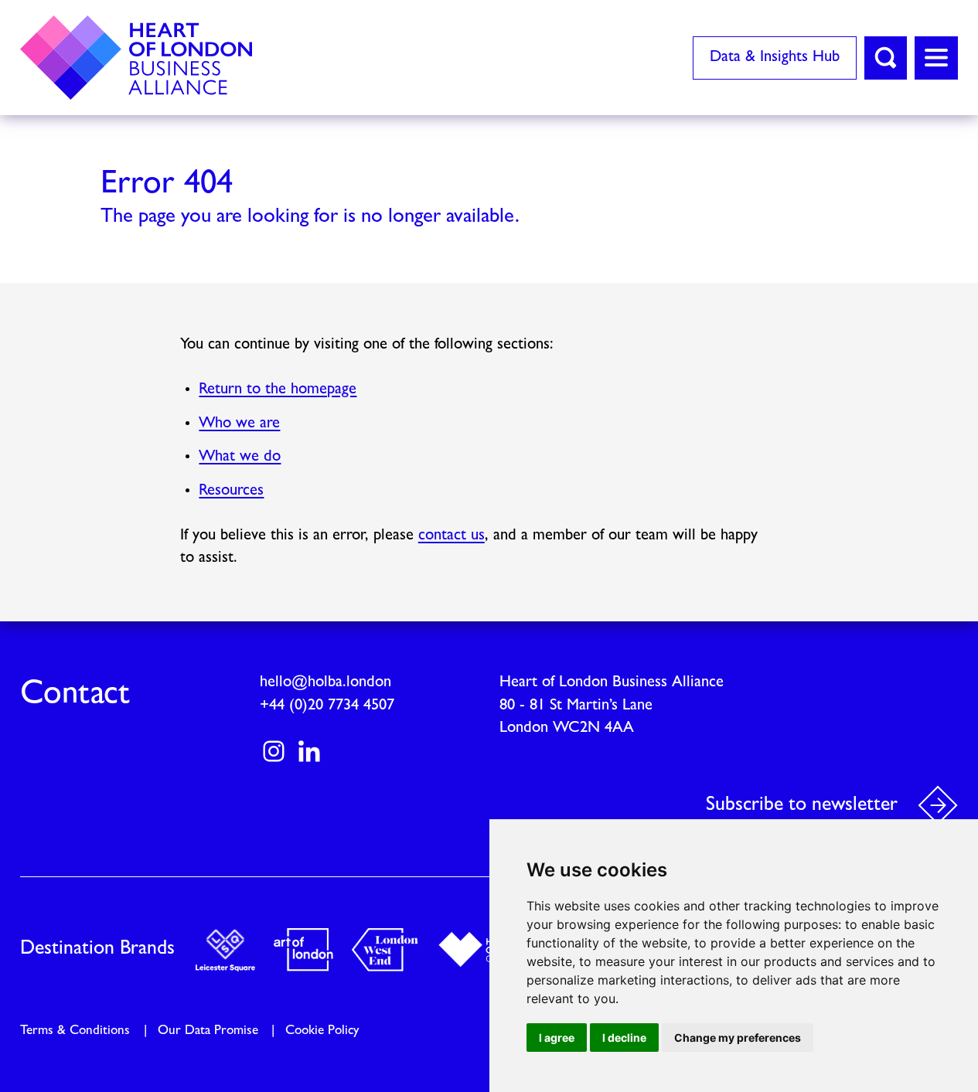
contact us (451, 535)
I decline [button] (624, 1037)
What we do (240, 456)
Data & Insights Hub (775, 57)
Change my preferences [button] (737, 1037)
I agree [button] (556, 1037)
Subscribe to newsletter (802, 805)
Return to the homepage (277, 389)
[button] (885, 58)
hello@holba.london (325, 682)
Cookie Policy (322, 1030)
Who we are (239, 423)
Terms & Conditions (75, 1030)
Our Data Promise (208, 1030)
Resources (231, 490)
